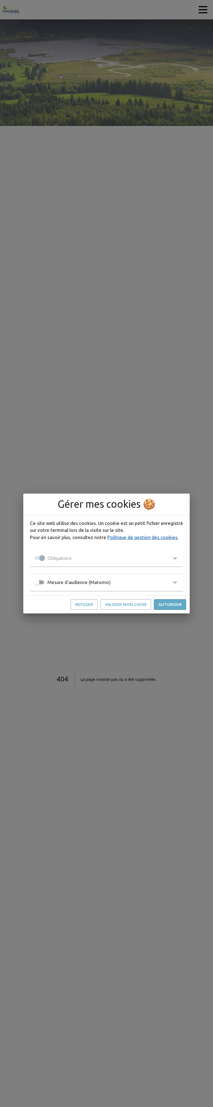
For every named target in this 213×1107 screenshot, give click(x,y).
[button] (106, 558)
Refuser (84, 604)
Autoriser (170, 604)
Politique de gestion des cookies (142, 537)
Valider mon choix (126, 604)
